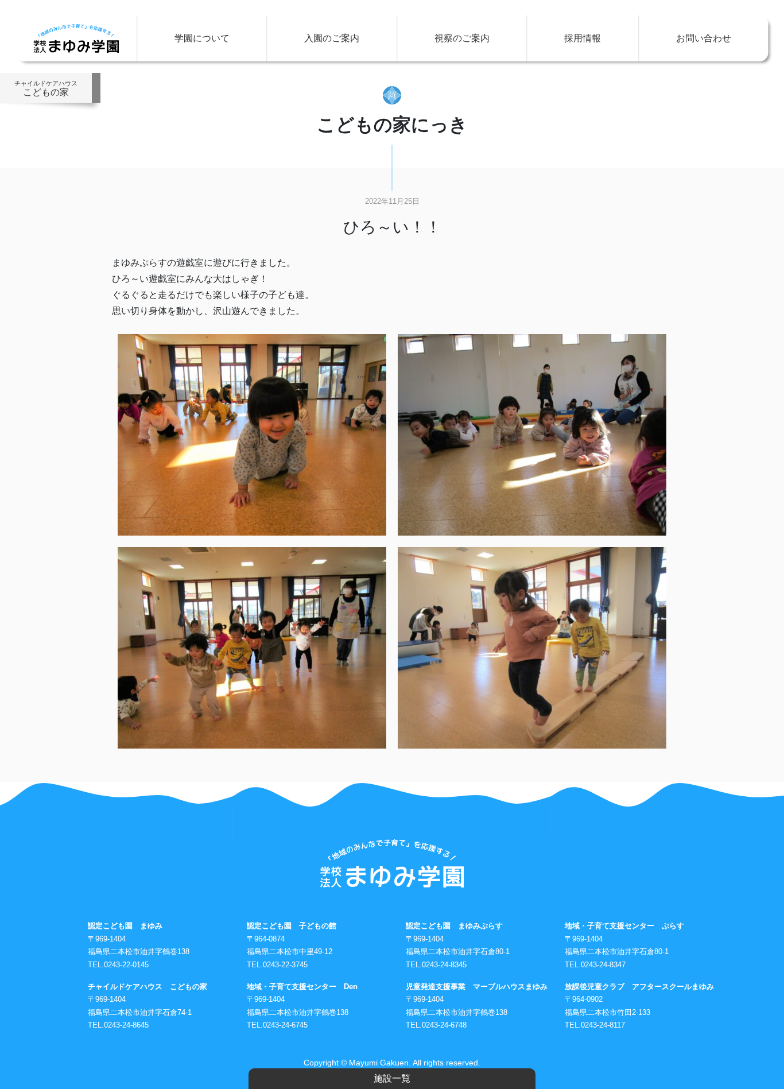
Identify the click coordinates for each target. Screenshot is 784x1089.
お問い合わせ (703, 38)
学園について (202, 38)
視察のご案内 (462, 38)
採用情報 (582, 38)
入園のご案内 (331, 38)
